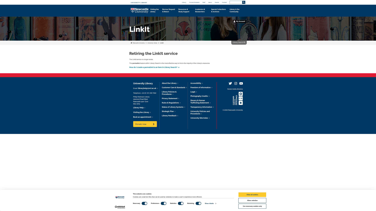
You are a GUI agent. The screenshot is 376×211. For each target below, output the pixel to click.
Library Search (238, 42)
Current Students (194, 2)
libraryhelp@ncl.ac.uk (147, 88)
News (210, 2)
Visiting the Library (154, 10)
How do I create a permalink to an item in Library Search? (153, 67)
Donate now (140, 123)
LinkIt (162, 43)
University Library (139, 2)
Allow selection (252, 200)
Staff (204, 2)
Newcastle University (138, 43)
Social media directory (235, 89)
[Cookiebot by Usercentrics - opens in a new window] (120, 207)
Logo (140, 10)
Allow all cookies (252, 194)
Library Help (138, 108)
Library (184, 2)
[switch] (163, 203)
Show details (209, 203)
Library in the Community (235, 10)
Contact (224, 2)
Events (217, 2)
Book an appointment (142, 117)
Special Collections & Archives (218, 10)
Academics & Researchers (200, 10)
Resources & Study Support (183, 10)
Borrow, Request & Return (168, 10)
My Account (240, 21)
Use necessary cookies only (252, 206)
